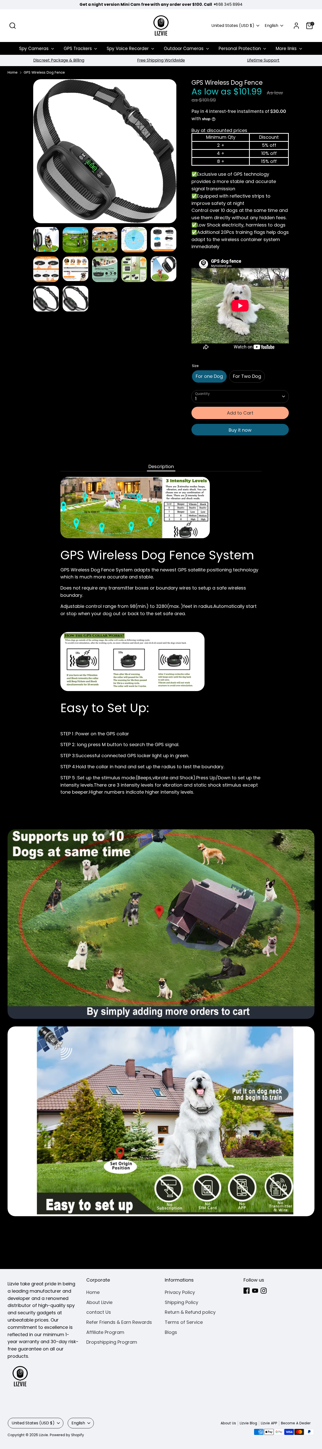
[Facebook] (247, 1291)
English (271, 25)
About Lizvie (99, 1302)
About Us (228, 1423)
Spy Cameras (34, 49)
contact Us (98, 1312)
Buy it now (240, 430)
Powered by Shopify (67, 1435)
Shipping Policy (181, 1302)
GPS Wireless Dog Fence (44, 72)
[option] (59, 60)
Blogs (171, 1332)
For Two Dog (247, 376)
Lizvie (43, 1435)
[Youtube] (255, 1291)
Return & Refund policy (190, 1312)
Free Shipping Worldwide (161, 60)
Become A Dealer (296, 1423)
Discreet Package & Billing (58, 60)
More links (287, 49)
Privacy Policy (180, 1292)
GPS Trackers (78, 49)
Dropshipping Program (111, 1342)
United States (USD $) (232, 25)
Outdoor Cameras (184, 49)
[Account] (296, 26)
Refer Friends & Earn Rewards (119, 1322)
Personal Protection (240, 49)
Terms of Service (184, 1322)
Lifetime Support (263, 60)
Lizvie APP (269, 1423)
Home (13, 72)
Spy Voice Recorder (128, 49)
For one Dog (209, 376)
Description (161, 466)
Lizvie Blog (248, 1423)
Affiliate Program (105, 1332)
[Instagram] (264, 1291)
